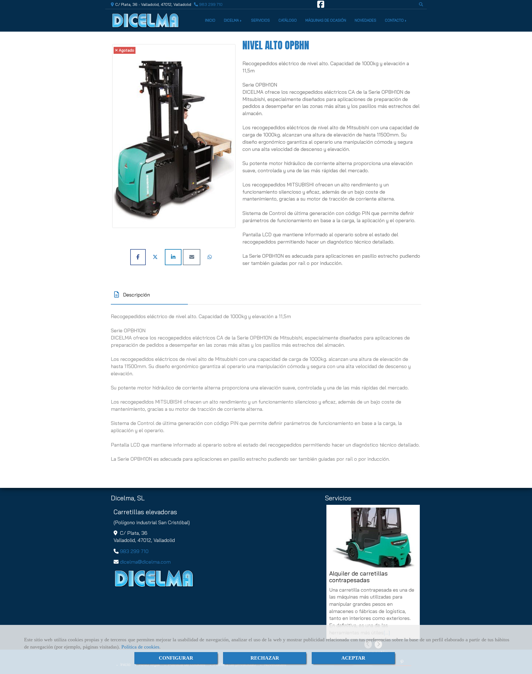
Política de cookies (140, 647)
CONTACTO (395, 20)
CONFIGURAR (176, 658)
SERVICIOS (260, 20)
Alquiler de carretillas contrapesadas (358, 576)
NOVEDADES (365, 20)
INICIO (210, 20)
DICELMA (232, 20)
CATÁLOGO (287, 20)
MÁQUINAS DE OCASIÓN (325, 20)
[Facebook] (320, 5)
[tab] (149, 295)
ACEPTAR (353, 658)
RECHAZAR (264, 658)
